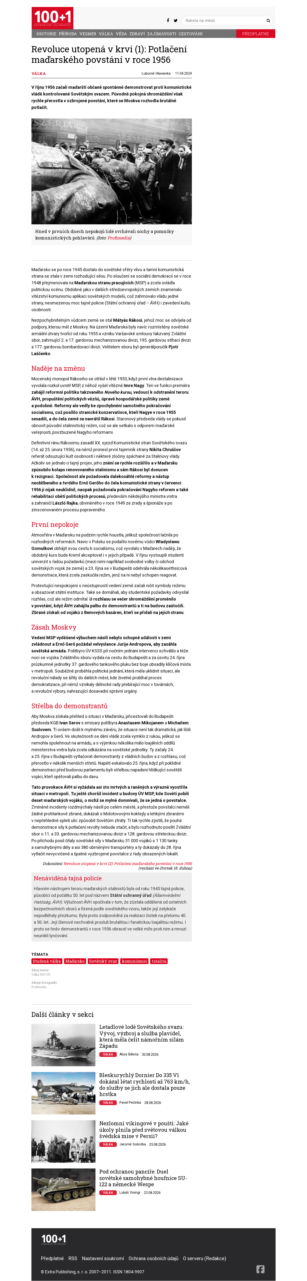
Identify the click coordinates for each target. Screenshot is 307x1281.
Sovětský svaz (103, 961)
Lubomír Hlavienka (156, 73)
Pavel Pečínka (130, 1102)
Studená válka (47, 961)
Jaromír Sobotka (132, 1144)
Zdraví (137, 33)
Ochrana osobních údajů (153, 1258)
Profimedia (39, 987)
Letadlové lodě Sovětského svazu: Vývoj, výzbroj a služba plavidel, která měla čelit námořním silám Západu (141, 1036)
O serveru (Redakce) (204, 1258)
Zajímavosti (161, 33)
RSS (72, 1258)
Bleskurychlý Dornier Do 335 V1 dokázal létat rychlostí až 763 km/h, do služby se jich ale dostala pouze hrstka (144, 1084)
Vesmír (87, 33)
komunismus (134, 961)
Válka (106, 33)
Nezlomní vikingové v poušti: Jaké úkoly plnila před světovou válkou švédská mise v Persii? (144, 1129)
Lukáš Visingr (130, 1192)
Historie (46, 33)
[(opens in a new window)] (167, 20)
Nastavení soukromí (103, 1258)
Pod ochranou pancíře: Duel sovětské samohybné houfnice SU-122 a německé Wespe (143, 1177)
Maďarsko (74, 961)
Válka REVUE (40, 974)
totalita (159, 961)
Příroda (68, 33)
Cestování (191, 33)
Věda (121, 33)
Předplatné (255, 33)
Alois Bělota (128, 1054)
